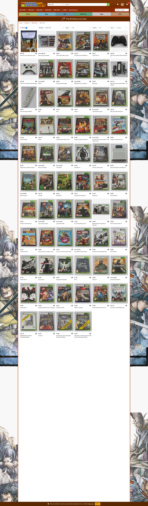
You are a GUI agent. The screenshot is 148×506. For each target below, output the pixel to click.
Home (28, 14)
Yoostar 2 (40, 335)
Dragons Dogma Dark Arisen (81, 139)
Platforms (27, 23)
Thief (75, 279)
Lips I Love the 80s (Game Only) (63, 251)
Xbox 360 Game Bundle (43, 55)
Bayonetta (94, 83)
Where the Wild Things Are (116, 111)
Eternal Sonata (23, 195)
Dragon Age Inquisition (61, 279)
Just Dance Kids (24, 251)
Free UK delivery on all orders (76, 19)
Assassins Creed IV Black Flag (99, 251)
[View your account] (122, 4)
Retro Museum (73, 10)
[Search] (108, 4)
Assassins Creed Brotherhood (117, 307)
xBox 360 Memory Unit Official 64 (118, 167)
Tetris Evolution (23, 139)
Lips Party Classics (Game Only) (45, 251)
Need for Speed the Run (26, 223)
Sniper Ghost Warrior (115, 279)
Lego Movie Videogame (79, 195)
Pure (57, 111)
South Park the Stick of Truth (62, 139)
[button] (23, 10)
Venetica (40, 195)
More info (91, 504)
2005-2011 (35, 23)
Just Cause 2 (41, 279)
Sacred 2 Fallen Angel (97, 167)
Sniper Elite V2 (23, 279)
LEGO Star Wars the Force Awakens (46, 307)
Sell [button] (65, 14)
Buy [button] (46, 14)
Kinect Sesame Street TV (116, 223)
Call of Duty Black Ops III (80, 223)
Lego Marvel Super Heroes (80, 251)
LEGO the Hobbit (60, 307)
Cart (120, 14)
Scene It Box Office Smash (62, 55)
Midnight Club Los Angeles (80, 83)
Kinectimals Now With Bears (80, 55)
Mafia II (40, 83)
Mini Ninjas (58, 195)
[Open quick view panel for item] (36, 53)
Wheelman (94, 195)
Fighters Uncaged (78, 307)
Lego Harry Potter (60, 223)
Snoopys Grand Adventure (116, 139)
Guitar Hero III (95, 55)
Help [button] (101, 14)
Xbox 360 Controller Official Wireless (28, 83)
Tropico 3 (94, 279)
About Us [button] (83, 14)
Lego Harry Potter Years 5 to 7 (99, 307)
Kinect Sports (113, 251)
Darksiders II (77, 167)
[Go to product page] (29, 41)
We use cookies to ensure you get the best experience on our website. (72, 504)
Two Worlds (59, 167)
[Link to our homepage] (32, 4)
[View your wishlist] (117, 4)
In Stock (22, 27)
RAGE (39, 139)
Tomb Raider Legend (97, 111)
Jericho (76, 111)
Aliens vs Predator (42, 167)
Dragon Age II (23, 307)
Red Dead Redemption (61, 83)
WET (39, 111)
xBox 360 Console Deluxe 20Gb (27, 55)
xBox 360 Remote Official (26, 111)
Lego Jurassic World (43, 223)
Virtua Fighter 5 (114, 195)
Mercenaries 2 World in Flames (27, 167)
